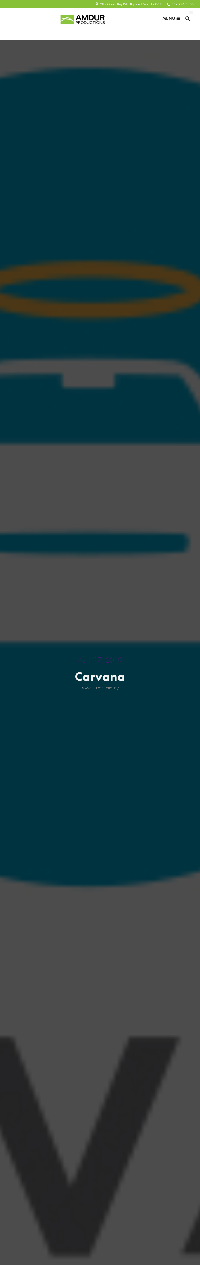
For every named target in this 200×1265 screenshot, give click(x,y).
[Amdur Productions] (82, 18)
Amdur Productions (100, 688)
